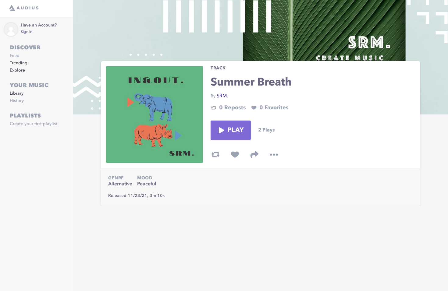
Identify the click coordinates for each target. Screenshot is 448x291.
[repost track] (215, 155)
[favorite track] (235, 155)
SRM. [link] (222, 96)
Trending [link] (18, 63)
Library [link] (16, 93)
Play (236, 130)
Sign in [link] (26, 32)
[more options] (274, 155)
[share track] (254, 155)
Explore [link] (17, 70)
